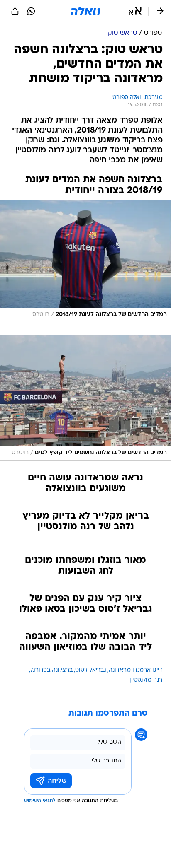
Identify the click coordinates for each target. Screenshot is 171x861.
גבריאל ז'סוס (90, 670)
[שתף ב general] (15, 11)
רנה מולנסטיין (145, 680)
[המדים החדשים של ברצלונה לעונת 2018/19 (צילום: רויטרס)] (85, 261)
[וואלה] (85, 11)
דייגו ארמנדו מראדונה (135, 670)
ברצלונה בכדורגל (51, 670)
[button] (135, 11)
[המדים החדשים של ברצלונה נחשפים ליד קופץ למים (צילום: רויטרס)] (85, 398)
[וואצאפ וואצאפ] (31, 11)
